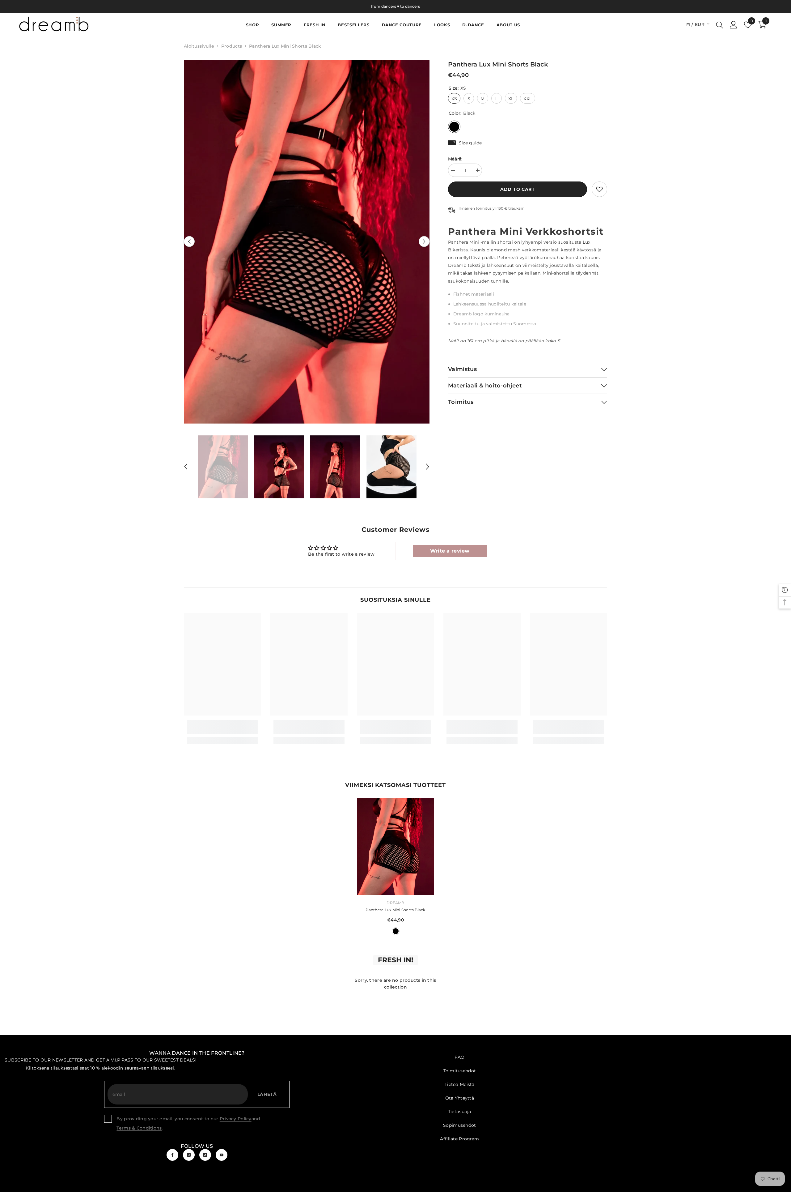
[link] (599, 189)
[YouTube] (221, 1155)
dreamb (395, 902)
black (396, 931)
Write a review (450, 551)
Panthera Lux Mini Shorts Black (395, 910)
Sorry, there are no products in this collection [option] (395, 983)
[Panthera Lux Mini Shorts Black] (395, 846)
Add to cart (517, 189)
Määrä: (455, 159)
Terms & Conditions (139, 1128)
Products (231, 46)
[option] (306, 242)
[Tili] (733, 24)
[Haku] (719, 24)
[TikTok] (205, 1155)
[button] (189, 241)
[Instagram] (189, 1155)
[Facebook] (172, 1155)
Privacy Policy (236, 1119)
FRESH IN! (395, 960)
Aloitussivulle (199, 46)
